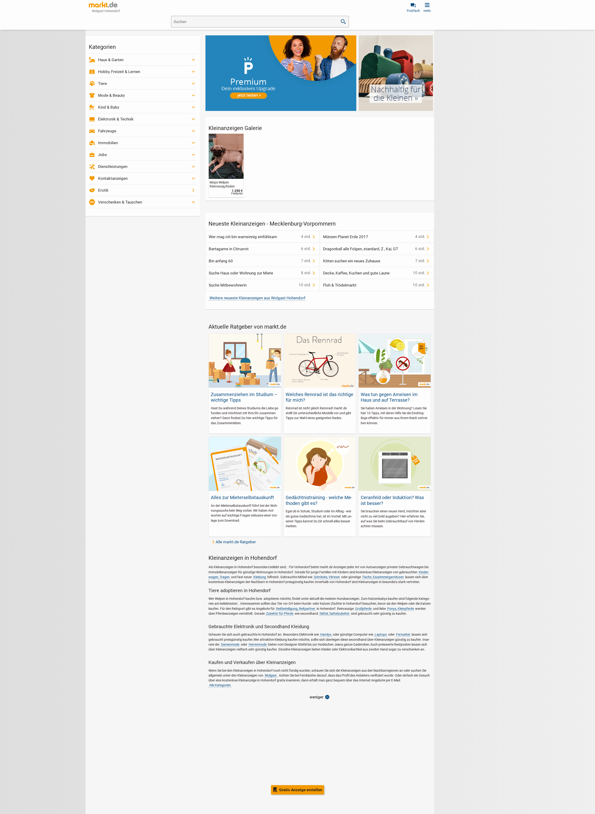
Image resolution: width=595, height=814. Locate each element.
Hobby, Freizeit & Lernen (119, 71)
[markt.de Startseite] (103, 4)
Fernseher (403, 634)
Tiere (102, 83)
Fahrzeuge (107, 131)
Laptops (381, 634)
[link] (226, 165)
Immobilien (108, 142)
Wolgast (271, 675)
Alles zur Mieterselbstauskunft (242, 497)
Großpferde (363, 608)
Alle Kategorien (220, 685)
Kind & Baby (108, 107)
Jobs (102, 154)
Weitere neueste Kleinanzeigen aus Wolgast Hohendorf (257, 298)
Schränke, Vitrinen (327, 577)
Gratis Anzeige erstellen (300, 789)
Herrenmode (258, 644)
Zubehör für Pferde (279, 613)
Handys (325, 634)
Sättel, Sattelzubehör (335, 613)
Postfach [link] (413, 11)
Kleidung (259, 577)
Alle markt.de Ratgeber (236, 542)
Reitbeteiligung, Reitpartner (295, 608)
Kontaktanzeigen (113, 178)
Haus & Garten (110, 59)
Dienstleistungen (112, 166)
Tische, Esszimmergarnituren (383, 577)
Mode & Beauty (111, 95)
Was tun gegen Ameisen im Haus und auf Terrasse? (389, 397)
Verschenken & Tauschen (120, 202)
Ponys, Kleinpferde (400, 608)
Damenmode (230, 644)
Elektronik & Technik (116, 119)
